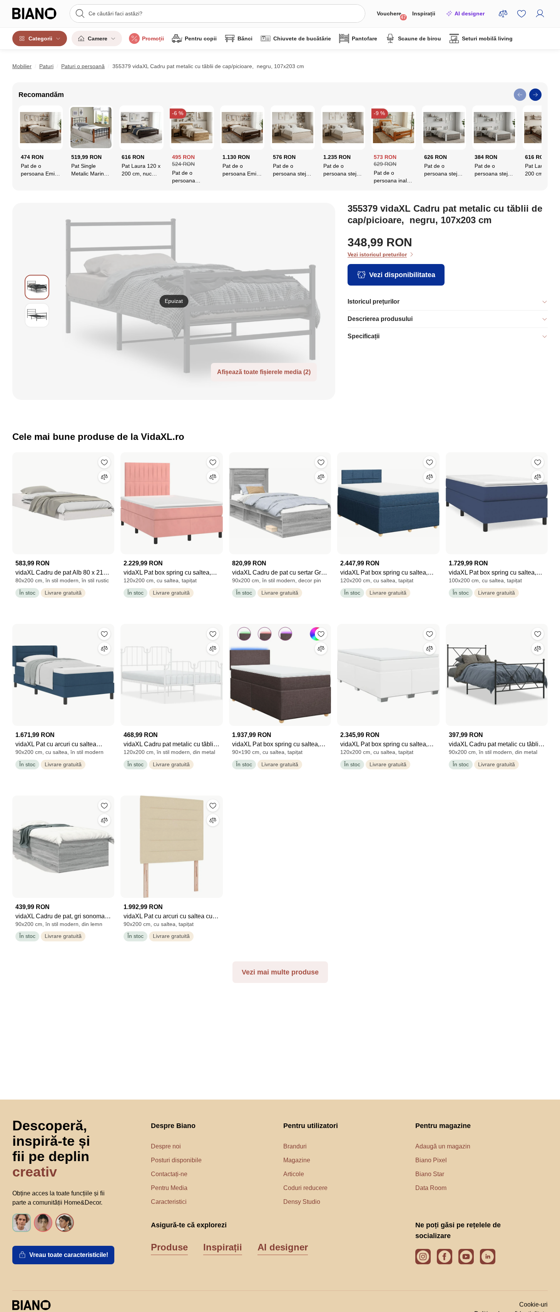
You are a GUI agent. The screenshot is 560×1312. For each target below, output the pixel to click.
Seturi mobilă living (487, 38)
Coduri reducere (305, 1188)
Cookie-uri (533, 1304)
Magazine (296, 1160)
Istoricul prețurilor (374, 301)
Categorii (40, 38)
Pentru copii (201, 38)
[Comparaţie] (104, 477)
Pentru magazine (443, 1126)
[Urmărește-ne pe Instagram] (423, 1256)
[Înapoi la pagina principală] (37, 13)
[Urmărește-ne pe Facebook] (444, 1256)
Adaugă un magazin (442, 1146)
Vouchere (391, 15)
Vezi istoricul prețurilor (377, 254)
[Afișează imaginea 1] (37, 287)
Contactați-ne (169, 1174)
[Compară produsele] (503, 13)
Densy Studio (301, 1201)
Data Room (430, 1188)
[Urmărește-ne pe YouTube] (466, 1256)
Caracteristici (169, 1201)
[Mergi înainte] (535, 95)
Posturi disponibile (176, 1160)
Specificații (363, 336)
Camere (97, 38)
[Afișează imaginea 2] (37, 315)
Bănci (244, 38)
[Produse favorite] (521, 13)
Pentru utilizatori (310, 1126)
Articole (293, 1174)
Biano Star (429, 1174)
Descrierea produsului (380, 319)
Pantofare (364, 38)
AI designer (470, 13)
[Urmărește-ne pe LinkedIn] (487, 1256)
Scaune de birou (419, 38)
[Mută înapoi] (520, 95)
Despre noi (166, 1146)
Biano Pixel (431, 1160)
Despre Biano (173, 1126)
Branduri (295, 1146)
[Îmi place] (104, 462)
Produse (169, 1247)
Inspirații (423, 13)
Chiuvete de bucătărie (302, 38)
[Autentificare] (540, 13)
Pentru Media (169, 1188)
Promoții (153, 38)
